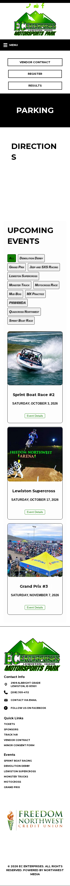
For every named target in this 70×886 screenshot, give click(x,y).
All (11, 258)
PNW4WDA (17, 302)
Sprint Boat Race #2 (34, 394)
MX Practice (35, 294)
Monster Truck (19, 285)
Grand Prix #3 (34, 586)
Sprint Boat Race (21, 320)
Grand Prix (16, 267)
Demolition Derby (31, 258)
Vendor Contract (17, 740)
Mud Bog (15, 294)
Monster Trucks (16, 776)
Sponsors (11, 729)
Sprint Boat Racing (18, 760)
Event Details (36, 415)
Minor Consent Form (19, 745)
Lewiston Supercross (23, 276)
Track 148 (11, 734)
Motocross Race (46, 285)
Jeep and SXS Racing (44, 267)
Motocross (12, 781)
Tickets (9, 724)
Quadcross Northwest (24, 311)
